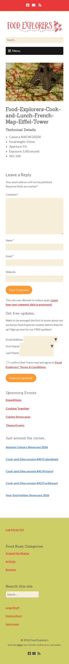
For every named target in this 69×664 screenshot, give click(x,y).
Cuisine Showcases (18, 416)
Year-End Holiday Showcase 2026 (27, 495)
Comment (12, 194)
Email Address (15, 339)
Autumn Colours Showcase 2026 (27, 447)
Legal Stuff (13, 607)
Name (10, 240)
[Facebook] (28, 5)
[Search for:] (34, 40)
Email (10, 256)
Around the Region (17, 553)
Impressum (12, 624)
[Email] (33, 5)
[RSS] (40, 5)
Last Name (12, 352)
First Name (13, 346)
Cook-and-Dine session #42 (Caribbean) (32, 483)
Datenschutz (14, 615)
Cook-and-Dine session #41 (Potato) (29, 471)
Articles (11, 561)
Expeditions (13, 399)
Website (11, 272)
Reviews (11, 569)
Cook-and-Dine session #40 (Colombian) (32, 459)
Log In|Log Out (15, 529)
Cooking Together (17, 408)
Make (19, 645)
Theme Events (15, 425)
